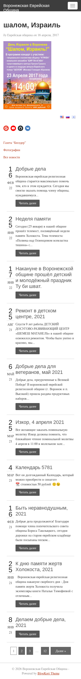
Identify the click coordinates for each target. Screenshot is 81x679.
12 (45, 651)
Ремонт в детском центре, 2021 (36, 313)
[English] (62, 116)
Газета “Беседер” (14, 142)
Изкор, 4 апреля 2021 (40, 422)
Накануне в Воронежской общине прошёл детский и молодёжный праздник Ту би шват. (44, 277)
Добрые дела (31, 169)
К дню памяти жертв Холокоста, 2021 (39, 566)
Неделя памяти (33, 219)
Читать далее (27, 203)
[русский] (68, 116)
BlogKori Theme (48, 673)
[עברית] (73, 116)
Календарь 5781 (34, 467)
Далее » (61, 651)
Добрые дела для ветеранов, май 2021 (39, 369)
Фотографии (11, 150)
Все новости (11, 157)
